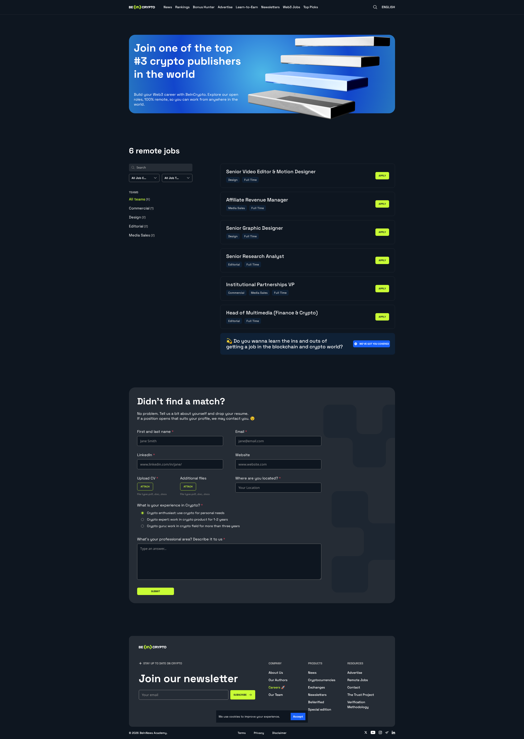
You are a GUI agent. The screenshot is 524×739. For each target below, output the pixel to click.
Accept (298, 716)
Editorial (138, 226)
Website (242, 454)
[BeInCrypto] (142, 7)
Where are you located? (258, 478)
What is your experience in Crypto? (170, 505)
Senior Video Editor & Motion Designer (271, 171)
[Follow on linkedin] (393, 732)
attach (145, 486)
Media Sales (142, 235)
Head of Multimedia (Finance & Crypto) (272, 312)
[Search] (375, 7)
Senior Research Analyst (255, 256)
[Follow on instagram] (380, 732)
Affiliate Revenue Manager (257, 200)
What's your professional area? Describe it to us (181, 539)
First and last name (155, 431)
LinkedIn (146, 454)
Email (241, 431)
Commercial (141, 208)
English (388, 7)
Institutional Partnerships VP (260, 284)
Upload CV (147, 478)
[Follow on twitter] (365, 732)
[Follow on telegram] (386, 732)
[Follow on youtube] (373, 732)
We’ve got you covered (374, 343)
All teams (139, 199)
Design (137, 217)
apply (382, 175)
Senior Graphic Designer (254, 228)
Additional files (193, 478)
